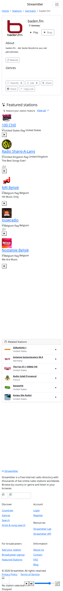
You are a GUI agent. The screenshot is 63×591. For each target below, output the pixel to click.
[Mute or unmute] (31, 583)
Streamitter (11, 471)
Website (14, 60)
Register (38, 515)
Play (35, 32)
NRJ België (10, 187)
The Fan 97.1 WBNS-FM (25, 366)
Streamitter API (42, 534)
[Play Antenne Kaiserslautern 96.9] (56, 359)
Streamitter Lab (42, 529)
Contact (37, 554)
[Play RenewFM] (56, 387)
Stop (49, 32)
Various (10, 72)
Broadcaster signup (13, 554)
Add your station (11, 549)
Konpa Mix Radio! (22, 395)
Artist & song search (13, 525)
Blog (36, 564)
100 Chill (9, 125)
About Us (38, 549)
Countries (7, 510)
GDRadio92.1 (19, 347)
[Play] (26, 583)
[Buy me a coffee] (20, 496)
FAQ (35, 559)
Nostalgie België (15, 250)
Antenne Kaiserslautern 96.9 (28, 357)
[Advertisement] (31, 307)
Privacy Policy (9, 574)
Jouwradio (10, 219)
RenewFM (18, 385)
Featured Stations (12, 559)
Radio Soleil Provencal (25, 376)
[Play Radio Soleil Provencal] (56, 378)
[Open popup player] (57, 583)
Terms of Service (30, 574)
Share (48, 82)
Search (6, 520)
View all (41, 110)
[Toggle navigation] (57, 4)
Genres (6, 515)
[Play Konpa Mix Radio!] (56, 397)
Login (36, 510)
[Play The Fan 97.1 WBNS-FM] (56, 368)
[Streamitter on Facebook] (5, 496)
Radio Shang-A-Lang (18, 151)
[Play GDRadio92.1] (56, 349)
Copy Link (28, 88)
